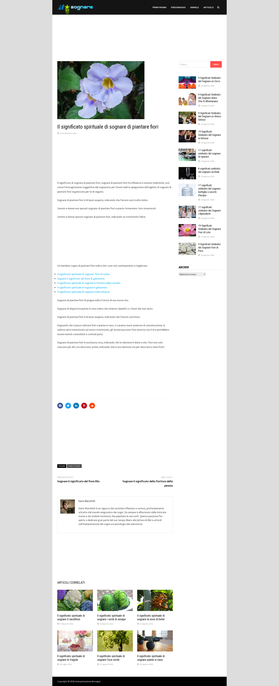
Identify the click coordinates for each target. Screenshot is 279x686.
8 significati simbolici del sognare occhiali (209, 170)
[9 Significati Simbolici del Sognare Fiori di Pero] (187, 244)
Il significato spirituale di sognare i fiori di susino (83, 274)
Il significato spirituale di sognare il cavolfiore (71, 617)
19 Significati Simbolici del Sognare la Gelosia (209, 135)
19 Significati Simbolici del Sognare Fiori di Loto (209, 229)
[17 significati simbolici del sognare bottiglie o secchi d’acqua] (187, 185)
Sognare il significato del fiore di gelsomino (81, 278)
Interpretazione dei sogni (87, 681)
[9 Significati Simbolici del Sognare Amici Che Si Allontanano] (187, 95)
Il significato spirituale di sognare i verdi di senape (111, 617)
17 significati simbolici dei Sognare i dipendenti (209, 210)
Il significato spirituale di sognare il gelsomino (82, 287)
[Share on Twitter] (68, 406)
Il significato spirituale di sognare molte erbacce (83, 291)
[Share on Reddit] (92, 406)
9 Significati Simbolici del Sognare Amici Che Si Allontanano (209, 98)
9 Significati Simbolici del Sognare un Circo (209, 79)
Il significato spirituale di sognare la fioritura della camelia (88, 283)
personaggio (178, 7)
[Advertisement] (139, 35)
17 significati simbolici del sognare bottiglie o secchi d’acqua (209, 190)
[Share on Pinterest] (84, 406)
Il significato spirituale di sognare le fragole (71, 657)
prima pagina (159, 7)
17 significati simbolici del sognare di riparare (209, 153)
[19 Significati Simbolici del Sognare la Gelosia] (187, 132)
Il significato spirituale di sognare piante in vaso (151, 657)
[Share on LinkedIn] (76, 406)
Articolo (208, 7)
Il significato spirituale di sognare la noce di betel (151, 617)
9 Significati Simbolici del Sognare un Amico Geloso (209, 116)
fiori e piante (74, 466)
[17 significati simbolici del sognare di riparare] (187, 150)
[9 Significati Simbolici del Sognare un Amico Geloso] (187, 113)
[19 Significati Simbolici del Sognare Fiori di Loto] (187, 226)
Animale (194, 7)
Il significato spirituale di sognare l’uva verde (111, 657)
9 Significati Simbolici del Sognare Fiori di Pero (209, 247)
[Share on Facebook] (60, 406)
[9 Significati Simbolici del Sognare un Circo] (187, 78)
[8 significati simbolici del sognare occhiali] (187, 169)
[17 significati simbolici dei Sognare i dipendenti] (187, 207)
